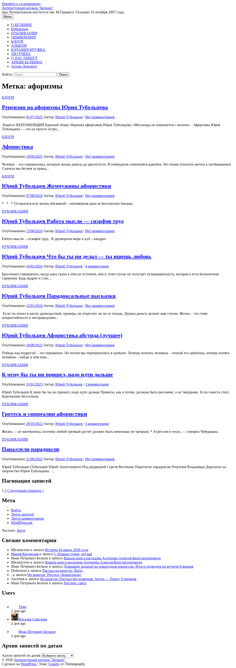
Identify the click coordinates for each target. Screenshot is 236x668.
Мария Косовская (24, 554)
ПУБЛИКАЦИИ (24, 33)
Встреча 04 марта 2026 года (66, 550)
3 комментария (97, 424)
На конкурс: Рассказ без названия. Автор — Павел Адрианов (88, 579)
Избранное (19, 29)
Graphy (53, 664)
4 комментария (97, 266)
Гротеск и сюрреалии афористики (44, 414)
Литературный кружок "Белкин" (27, 8)
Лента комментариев (27, 518)
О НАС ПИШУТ (24, 58)
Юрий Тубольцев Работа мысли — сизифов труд (63, 221)
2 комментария (97, 384)
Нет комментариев (100, 117)
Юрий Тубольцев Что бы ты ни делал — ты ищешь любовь (76, 256)
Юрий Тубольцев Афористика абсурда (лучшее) (62, 335)
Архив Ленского (24, 66)
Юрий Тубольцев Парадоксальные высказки (59, 296)
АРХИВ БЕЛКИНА (26, 62)
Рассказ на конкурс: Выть (62, 571)
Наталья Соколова (32, 619)
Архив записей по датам (21, 655)
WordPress (28, 664)
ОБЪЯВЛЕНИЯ (23, 37)
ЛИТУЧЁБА (21, 54)
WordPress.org (21, 523)
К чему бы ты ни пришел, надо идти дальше (57, 374)
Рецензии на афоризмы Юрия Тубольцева (55, 107)
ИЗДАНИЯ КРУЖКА (28, 50)
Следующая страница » (25, 491)
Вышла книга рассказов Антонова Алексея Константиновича (112, 558)
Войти (16, 510)
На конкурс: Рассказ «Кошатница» (54, 575)
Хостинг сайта (75, 583)
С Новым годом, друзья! (73, 554)
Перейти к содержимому (21, 4)
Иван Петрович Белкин (37, 632)
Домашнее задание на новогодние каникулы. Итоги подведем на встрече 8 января (128, 566)
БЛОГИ (17, 41)
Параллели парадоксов (30, 449)
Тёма (22, 607)
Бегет (21, 530)
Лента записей (22, 514)
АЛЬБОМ (19, 46)
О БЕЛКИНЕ (21, 25)
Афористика (17, 147)
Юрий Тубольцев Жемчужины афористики (56, 186)
